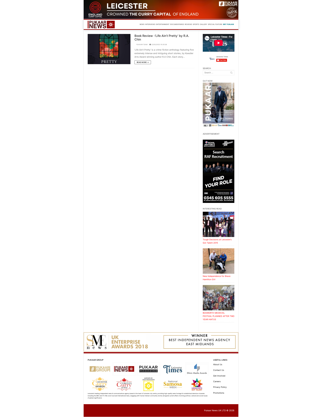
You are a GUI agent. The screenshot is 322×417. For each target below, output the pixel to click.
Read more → (143, 62)
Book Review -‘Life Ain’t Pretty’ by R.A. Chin (161, 37)
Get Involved (219, 375)
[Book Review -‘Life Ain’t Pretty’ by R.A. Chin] (109, 49)
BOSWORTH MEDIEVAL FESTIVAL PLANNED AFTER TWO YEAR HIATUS (218, 316)
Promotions (218, 393)
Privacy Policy (220, 387)
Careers (217, 381)
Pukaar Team (141, 44)
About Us (217, 364)
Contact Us (218, 370)
